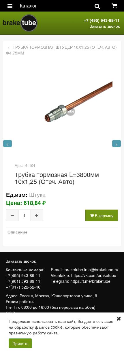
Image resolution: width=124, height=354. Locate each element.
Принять (20, 343)
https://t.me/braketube (90, 281)
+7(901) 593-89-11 (23, 281)
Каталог (28, 5)
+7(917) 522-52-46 (23, 287)
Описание (17, 232)
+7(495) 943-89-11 (23, 275)
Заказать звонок (105, 26)
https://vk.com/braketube (93, 275)
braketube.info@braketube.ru (91, 269)
